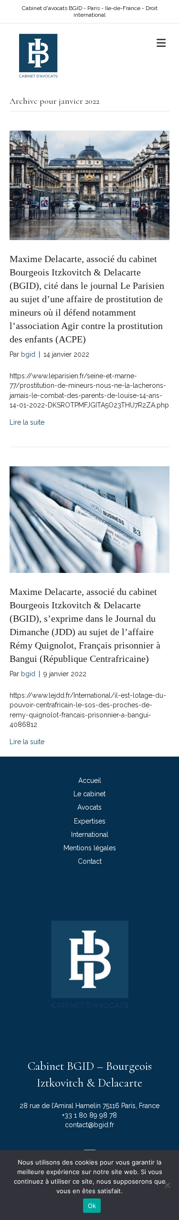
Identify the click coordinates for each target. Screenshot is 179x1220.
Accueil (89, 780)
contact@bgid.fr (89, 1125)
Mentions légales (89, 848)
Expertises (89, 821)
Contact (90, 861)
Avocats (89, 807)
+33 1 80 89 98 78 (89, 1115)
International (89, 834)
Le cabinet (89, 794)
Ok (92, 1205)
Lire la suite (27, 422)
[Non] (167, 1185)
